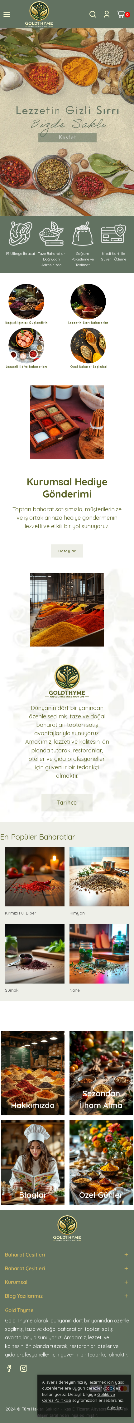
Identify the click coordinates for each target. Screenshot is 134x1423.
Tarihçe (67, 802)
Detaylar (67, 550)
